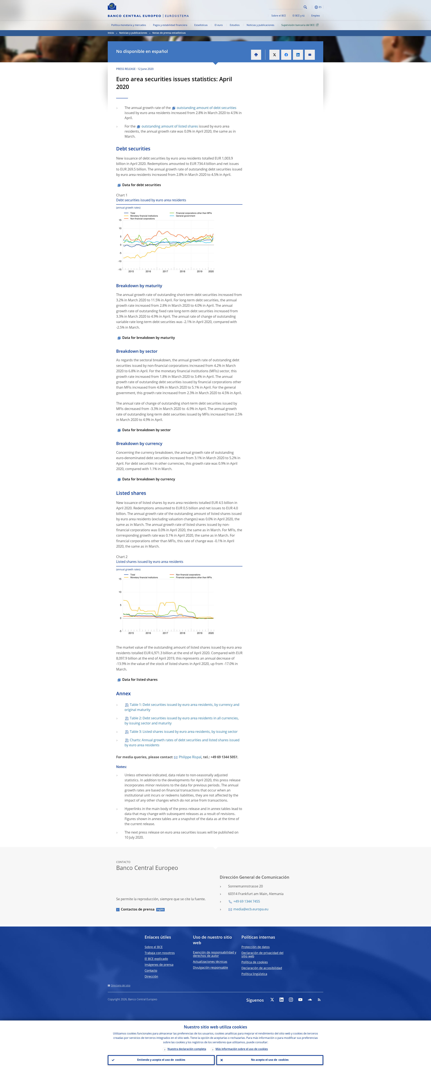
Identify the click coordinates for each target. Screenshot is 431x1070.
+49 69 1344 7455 (246, 901)
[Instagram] (291, 1000)
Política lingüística (254, 974)
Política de (254, 962)
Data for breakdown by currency (148, 479)
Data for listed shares (140, 680)
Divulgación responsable (210, 967)
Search (305, 7)
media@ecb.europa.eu (250, 909)
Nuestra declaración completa (187, 1049)
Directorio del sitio (120, 985)
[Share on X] (274, 55)
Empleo (315, 16)
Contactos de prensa (138, 909)
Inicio (111, 33)
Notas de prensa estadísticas (169, 33)
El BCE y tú (299, 16)
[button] (311, 7)
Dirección (151, 976)
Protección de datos (255, 947)
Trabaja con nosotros (160, 953)
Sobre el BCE (278, 16)
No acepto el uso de (270, 1060)
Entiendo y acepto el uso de (161, 1060)
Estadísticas (201, 25)
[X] (272, 1000)
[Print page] (256, 55)
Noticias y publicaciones (260, 25)
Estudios (235, 25)
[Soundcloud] (310, 1000)
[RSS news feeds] (319, 1000)
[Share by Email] (310, 55)
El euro (219, 25)
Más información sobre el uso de (242, 1049)
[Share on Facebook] (286, 55)
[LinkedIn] (281, 1000)
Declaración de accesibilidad (261, 968)
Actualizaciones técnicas (210, 961)
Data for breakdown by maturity (148, 338)
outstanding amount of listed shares (170, 126)
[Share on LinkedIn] (298, 55)
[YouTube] (300, 1000)
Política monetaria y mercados (128, 25)
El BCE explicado (156, 959)
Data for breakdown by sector (146, 430)
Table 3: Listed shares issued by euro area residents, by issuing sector (184, 732)
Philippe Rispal (190, 757)
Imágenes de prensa (159, 964)
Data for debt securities (141, 185)
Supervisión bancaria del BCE (298, 25)
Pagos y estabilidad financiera (170, 25)
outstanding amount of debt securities (206, 108)
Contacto (151, 970)
